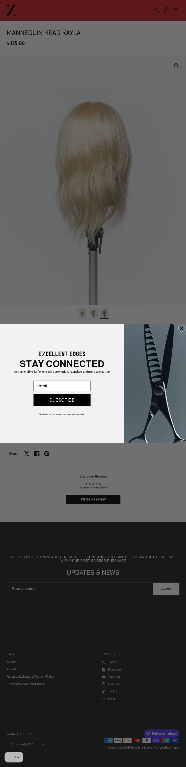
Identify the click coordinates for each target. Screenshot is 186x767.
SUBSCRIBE (62, 399)
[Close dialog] (181, 328)
